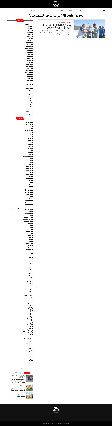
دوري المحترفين (28, 295)
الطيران (31, 180)
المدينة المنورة (29, 213)
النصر (31, 229)
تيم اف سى (30, 271)
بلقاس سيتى (29, 251)
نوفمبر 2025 (29, 42)
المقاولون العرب (28, 221)
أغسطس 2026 (29, 24)
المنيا (31, 225)
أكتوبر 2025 (30, 44)
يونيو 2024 (30, 76)
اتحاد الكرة (30, 132)
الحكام (31, 160)
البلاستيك (30, 152)
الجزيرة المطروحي (28, 156)
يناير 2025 (30, 62)
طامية (31, 313)
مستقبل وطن (29, 343)
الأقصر (31, 136)
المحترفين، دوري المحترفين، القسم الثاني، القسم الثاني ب (21, 208)
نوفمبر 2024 (29, 66)
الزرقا (31, 172)
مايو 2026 (30, 30)
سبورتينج (30, 305)
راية (32, 299)
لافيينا (31, 337)
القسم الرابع (29, 194)
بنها (32, 253)
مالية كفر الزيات (28, 339)
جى (32, 279)
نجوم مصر (30, 359)
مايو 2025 (30, 54)
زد (32, 301)
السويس (30, 176)
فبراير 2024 (30, 84)
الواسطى (30, 237)
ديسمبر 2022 (29, 112)
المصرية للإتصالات (28, 219)
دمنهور (31, 289)
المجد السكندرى (28, 202)
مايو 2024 (30, 78)
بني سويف (30, 255)
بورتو (31, 259)
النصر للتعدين (29, 231)
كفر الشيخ (30, 329)
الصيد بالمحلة (29, 178)
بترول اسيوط (29, 243)
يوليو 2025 (30, 50)
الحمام (31, 162)
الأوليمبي (30, 140)
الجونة (31, 158)
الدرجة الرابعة (29, 170)
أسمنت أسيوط (29, 124)
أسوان (31, 126)
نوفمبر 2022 (29, 114)
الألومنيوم (30, 138)
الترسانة (31, 154)
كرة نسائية (30, 325)
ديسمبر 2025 (29, 40)
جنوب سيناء (29, 277)
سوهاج (31, 307)
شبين (31, 311)
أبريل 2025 (30, 56)
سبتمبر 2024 (29, 70)
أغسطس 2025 (29, 48)
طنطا (31, 315)
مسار (31, 341)
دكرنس (31, 285)
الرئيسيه (79, 10)
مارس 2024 (30, 82)
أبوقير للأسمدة (29, 122)
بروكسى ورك (29, 247)
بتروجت (31, 241)
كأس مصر (30, 323)
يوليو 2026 (30, 26)
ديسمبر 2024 (29, 64)
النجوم (31, 227)
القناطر (31, 198)
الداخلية (31, 164)
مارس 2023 (30, 106)
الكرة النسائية (29, 200)
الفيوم (31, 184)
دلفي (31, 287)
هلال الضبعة (29, 361)
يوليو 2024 (30, 74)
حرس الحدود (29, 281)
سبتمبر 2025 (29, 46)
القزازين (31, 186)
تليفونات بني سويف (27, 269)
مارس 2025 (30, 58)
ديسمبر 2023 (29, 88)
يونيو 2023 (30, 100)
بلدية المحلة (29, 249)
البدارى (31, 150)
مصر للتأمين (29, 347)
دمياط (31, 293)
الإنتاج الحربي (29, 144)
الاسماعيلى (30, 148)
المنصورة (30, 223)
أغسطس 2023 (29, 96)
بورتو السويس (29, 261)
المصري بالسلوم (28, 217)
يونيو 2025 (30, 52)
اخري (31, 134)
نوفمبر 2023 (29, 90)
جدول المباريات (54, 10)
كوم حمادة (30, 333)
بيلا (32, 265)
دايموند (31, 283)
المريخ (31, 215)
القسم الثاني (29, 188)
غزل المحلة (30, 319)
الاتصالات (30, 146)
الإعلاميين (30, 142)
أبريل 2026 (30, 32)
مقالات (31, 349)
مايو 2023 (30, 102)
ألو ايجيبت (30, 128)
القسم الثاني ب (29, 192)
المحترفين (30, 206)
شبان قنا (30, 309)
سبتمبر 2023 (29, 94)
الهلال (31, 233)
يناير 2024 (30, 86)
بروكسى (30, 245)
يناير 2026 (30, 38)
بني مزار (31, 257)
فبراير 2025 (30, 60)
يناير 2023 (30, 110)
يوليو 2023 (30, 98)
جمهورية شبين (29, 273)
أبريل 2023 (30, 104)
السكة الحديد (29, 174)
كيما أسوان (30, 335)
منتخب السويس (28, 355)
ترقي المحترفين (29, 267)
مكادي (31, 351)
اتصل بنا (33, 10)
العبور (31, 182)
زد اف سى (30, 303)
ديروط (31, 297)
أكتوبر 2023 (30, 92)
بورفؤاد (31, 263)
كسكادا (31, 327)
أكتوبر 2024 (30, 68)
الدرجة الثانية (71, 10)
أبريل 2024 (30, 80)
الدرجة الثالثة (63, 10)
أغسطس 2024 (29, 72)
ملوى (31, 353)
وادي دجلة (30, 363)
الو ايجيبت (30, 235)
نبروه (31, 357)
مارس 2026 (30, 34)
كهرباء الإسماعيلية (27, 331)
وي (32, 365)
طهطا (31, 317)
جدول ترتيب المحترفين (42, 10)
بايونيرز (31, 239)
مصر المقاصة (29, 345)
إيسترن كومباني (28, 130)
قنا (32, 321)
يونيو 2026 (30, 28)
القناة (31, 196)
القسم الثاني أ (29, 190)
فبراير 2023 (30, 108)
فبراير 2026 (30, 36)
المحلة (31, 211)
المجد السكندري (28, 204)
